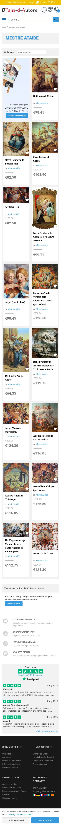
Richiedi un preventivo (17, 115)
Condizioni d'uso (9, 798)
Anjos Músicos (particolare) (12, 430)
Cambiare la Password (43, 761)
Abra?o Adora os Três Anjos (14, 497)
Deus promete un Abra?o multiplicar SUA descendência (43, 365)
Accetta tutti (45, 820)
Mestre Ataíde (42, 103)
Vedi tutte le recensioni (47, 731)
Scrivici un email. (14, 604)
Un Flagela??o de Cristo (14, 378)
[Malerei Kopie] (38, 795)
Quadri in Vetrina (9, 784)
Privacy (5, 794)
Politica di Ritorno (10, 767)
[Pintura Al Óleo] (52, 795)
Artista (11, 27)
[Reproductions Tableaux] (41, 795)
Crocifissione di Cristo (41, 159)
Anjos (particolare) (15, 302)
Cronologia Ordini (40, 754)
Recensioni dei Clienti (11, 787)
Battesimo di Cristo (43, 96)
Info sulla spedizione (11, 764)
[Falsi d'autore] (34, 795)
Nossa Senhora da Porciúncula (14, 162)
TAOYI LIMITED (40, 788)
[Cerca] (55, 19)
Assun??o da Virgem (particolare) (44, 488)
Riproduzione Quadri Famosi (14, 791)
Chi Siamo (6, 757)
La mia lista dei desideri (43, 757)
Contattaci (6, 754)
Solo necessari (16, 820)
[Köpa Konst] (48, 795)
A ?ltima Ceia (12, 207)
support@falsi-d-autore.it (44, 791)
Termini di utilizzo (24, 814)
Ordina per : (9, 52)
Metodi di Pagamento (11, 761)
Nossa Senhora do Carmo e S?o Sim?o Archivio (43, 237)
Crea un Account (40, 764)
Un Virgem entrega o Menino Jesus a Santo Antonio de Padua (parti (16, 546)
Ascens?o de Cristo (43, 553)
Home (4, 27)
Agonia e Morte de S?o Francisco (43, 437)
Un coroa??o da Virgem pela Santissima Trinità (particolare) (42, 299)
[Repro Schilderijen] (45, 795)
